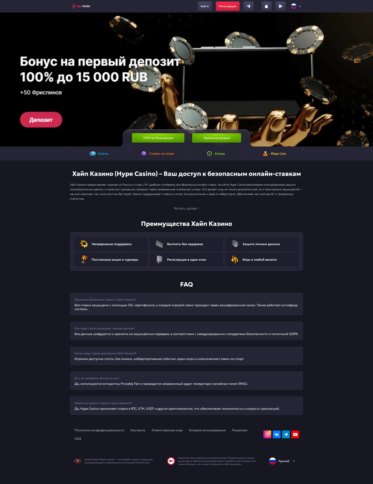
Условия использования (207, 430)
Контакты (138, 430)
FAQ (78, 439)
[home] (81, 6)
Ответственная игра (167, 430)
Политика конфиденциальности (99, 430)
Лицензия (239, 430)
